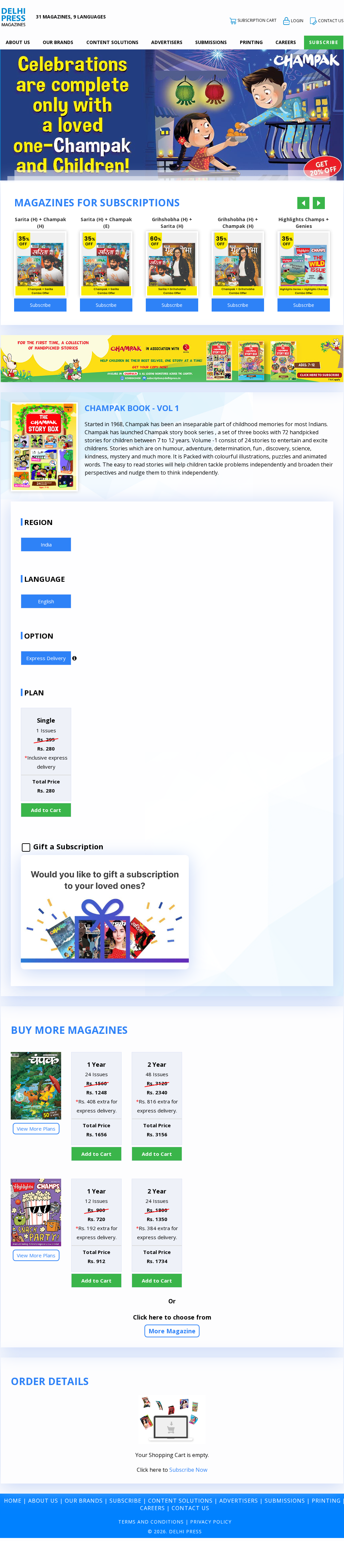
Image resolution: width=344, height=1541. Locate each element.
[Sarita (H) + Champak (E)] (106, 265)
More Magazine (172, 1331)
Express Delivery (46, 658)
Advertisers (166, 42)
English (46, 601)
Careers (285, 42)
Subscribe (324, 42)
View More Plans (36, 1128)
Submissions (211, 42)
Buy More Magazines (69, 1030)
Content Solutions (112, 42)
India (46, 544)
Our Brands (58, 42)
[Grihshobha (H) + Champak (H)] (238, 265)
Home (13, 1500)
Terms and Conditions (151, 1521)
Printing (251, 42)
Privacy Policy (210, 1521)
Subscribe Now (188, 1469)
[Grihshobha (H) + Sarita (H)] (172, 265)
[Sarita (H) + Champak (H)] (40, 265)
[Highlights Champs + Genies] (304, 265)
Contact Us (190, 1508)
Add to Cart (46, 810)
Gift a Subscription (67, 846)
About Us (18, 42)
